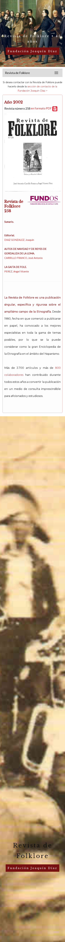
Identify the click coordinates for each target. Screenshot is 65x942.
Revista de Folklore (17, 73)
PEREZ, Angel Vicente (16, 271)
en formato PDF (41, 108)
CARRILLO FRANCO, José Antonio (23, 257)
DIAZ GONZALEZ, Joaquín (19, 239)
